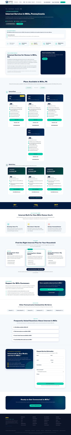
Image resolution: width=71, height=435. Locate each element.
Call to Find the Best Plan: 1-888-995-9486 (35, 269)
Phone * (38, 360)
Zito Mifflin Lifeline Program (48, 430)
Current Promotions (58, 423)
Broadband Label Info (27, 430)
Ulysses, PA (11, 310)
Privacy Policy (33, 430)
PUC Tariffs (42, 430)
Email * (52, 355)
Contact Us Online (52, 292)
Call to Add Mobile (16, 189)
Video (22, 420)
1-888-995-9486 (9, 426)
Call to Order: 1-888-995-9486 (35, 197)
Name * (38, 355)
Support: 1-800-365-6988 (55, 2)
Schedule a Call (16, 122)
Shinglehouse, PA (59, 310)
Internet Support (35, 418)
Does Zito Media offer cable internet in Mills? (23, 339)
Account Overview (46, 418)
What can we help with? (40, 369)
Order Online (63, 2)
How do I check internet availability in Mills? (23, 335)
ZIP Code (52, 360)
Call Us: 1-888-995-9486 (35, 405)
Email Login (45, 423)
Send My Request (50, 383)
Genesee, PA (30, 310)
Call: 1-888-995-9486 (51, 289)
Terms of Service (38, 430)
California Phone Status (62, 430)
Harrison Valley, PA (20, 310)
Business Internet (23, 423)
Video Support (35, 420)
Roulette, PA (49, 310)
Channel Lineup (35, 423)
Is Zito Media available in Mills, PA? (21, 327)
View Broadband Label (16, 125)
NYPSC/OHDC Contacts (55, 430)
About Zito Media (58, 418)
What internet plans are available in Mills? (22, 331)
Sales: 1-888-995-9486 (47, 2)
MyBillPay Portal (46, 420)
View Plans (45, 58)
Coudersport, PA (40, 310)
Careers (57, 420)
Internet (22, 418)
